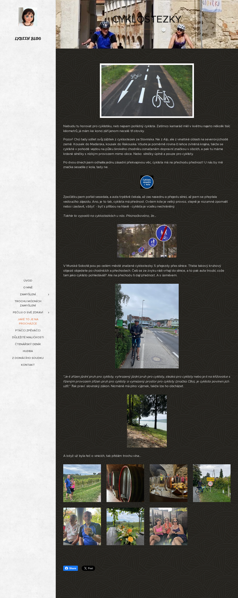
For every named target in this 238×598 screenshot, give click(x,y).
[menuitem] (28, 280)
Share (72, 568)
